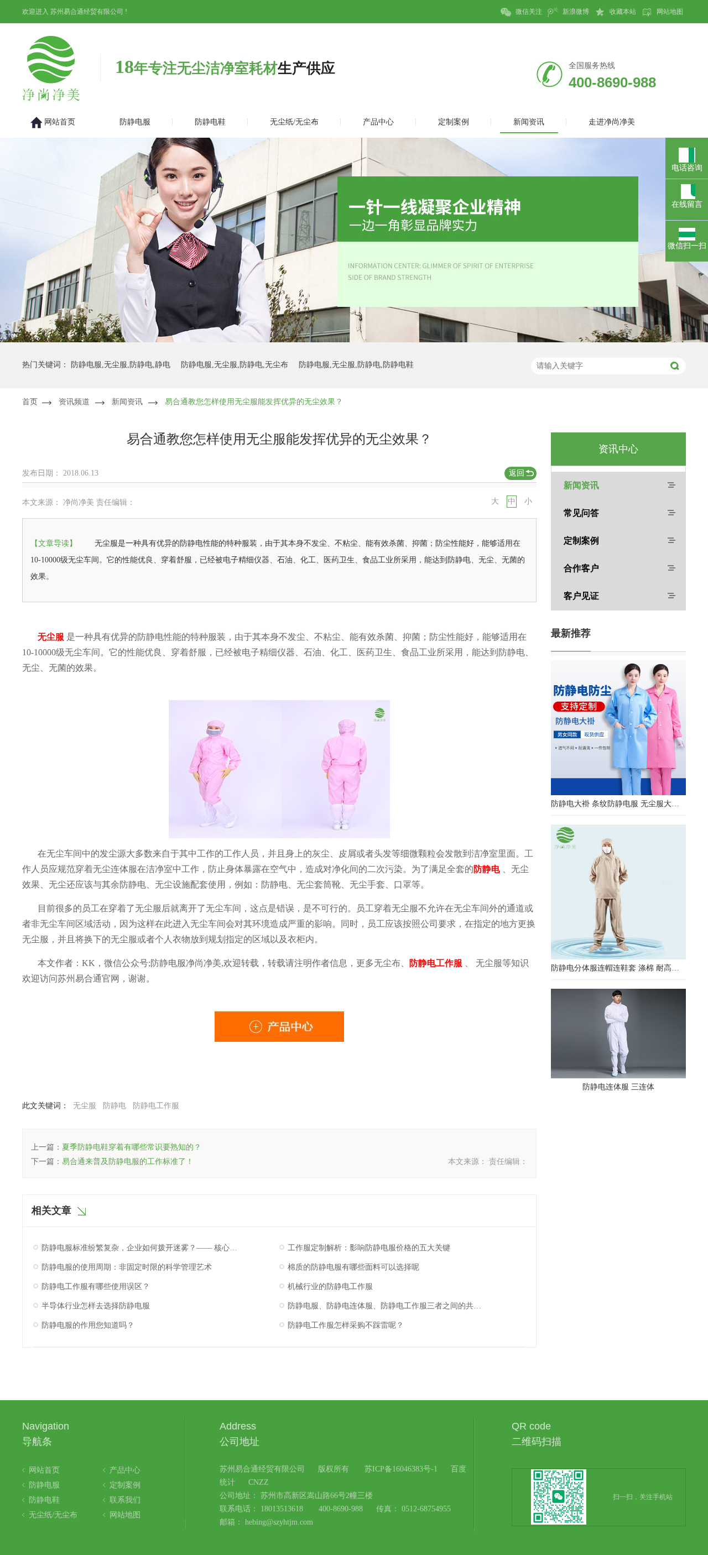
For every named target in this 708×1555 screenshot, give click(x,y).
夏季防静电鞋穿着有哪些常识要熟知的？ (131, 1147)
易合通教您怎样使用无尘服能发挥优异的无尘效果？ (254, 402)
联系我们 (125, 1500)
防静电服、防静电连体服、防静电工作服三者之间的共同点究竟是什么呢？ (386, 1306)
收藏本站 (622, 11)
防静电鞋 (44, 1500)
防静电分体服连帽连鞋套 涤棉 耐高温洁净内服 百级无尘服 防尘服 (618, 968)
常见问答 (581, 513)
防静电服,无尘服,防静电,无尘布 (234, 365)
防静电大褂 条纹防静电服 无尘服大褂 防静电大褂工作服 (618, 804)
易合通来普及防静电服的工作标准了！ (128, 1161)
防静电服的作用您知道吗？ (87, 1325)
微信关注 (528, 11)
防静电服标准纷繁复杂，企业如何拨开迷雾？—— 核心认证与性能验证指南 (139, 1248)
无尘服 (84, 1106)
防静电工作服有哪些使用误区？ (95, 1286)
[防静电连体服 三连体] (618, 1033)
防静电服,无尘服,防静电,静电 (120, 365)
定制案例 (581, 540)
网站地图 (669, 11)
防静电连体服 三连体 (618, 1087)
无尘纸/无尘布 (53, 1515)
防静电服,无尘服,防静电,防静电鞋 (356, 365)
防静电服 (44, 1485)
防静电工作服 (156, 1106)
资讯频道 (74, 402)
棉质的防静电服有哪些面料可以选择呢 (353, 1267)
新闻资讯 (127, 402)
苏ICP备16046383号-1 (401, 1469)
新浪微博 (575, 11)
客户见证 (581, 596)
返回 (516, 473)
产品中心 (125, 1470)
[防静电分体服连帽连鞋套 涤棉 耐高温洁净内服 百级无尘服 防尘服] (618, 892)
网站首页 (44, 1470)
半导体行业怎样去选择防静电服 (95, 1306)
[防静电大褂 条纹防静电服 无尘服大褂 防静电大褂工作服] (618, 727)
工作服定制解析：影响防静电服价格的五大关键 (369, 1248)
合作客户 (581, 568)
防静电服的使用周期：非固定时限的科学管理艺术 (126, 1267)
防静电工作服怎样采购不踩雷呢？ (346, 1325)
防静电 (114, 1106)
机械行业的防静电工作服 (330, 1286)
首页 (30, 402)
